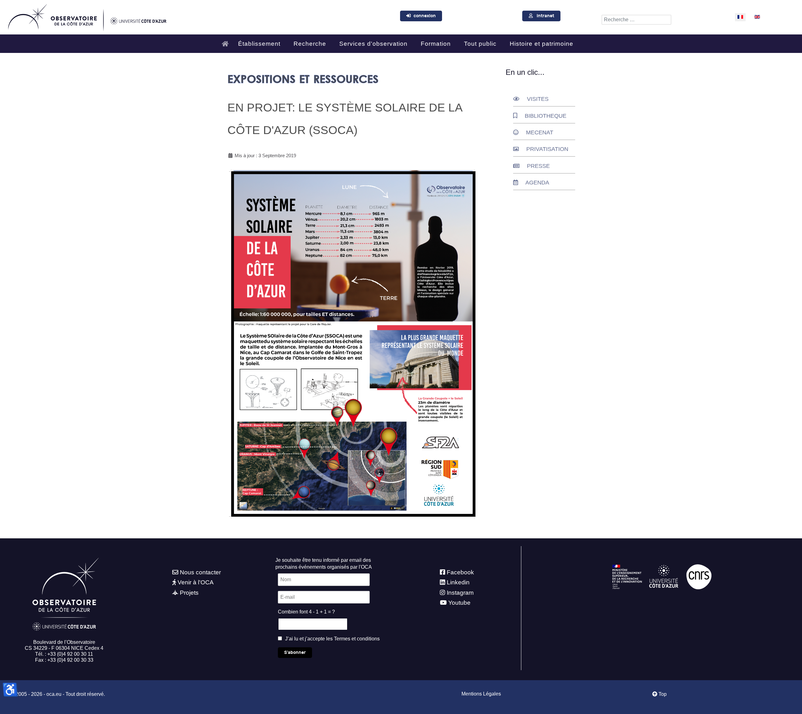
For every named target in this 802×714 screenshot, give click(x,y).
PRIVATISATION (547, 149)
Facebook (460, 572)
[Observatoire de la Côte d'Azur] (87, 16)
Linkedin (458, 582)
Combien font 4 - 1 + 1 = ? (306, 611)
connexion (425, 15)
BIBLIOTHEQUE (545, 116)
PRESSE (538, 166)
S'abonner (295, 652)
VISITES (538, 99)
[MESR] (627, 576)
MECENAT (539, 132)
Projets (189, 592)
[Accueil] (226, 41)
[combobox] (636, 20)
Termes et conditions (357, 638)
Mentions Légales (481, 693)
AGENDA (537, 182)
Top (662, 694)
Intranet (545, 15)
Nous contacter (200, 572)
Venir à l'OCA (196, 582)
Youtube (459, 602)
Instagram (460, 592)
